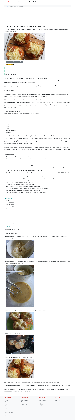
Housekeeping (57, 401)
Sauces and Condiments (9, 412)
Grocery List (41, 401)
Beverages (7, 400)
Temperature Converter (25, 401)
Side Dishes (7, 413)
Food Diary (41, 404)
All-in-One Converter (24, 400)
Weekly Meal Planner (42, 400)
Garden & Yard (57, 400)
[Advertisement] (37, 15)
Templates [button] (35, 1)
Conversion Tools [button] (28, 1)
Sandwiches (7, 411)
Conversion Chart (24, 404)
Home (7, 6)
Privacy (45, 418)
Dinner (6, 405)
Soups (6, 415)
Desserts (6, 404)
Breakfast (6, 403)
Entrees (6, 407)
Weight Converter (24, 403)
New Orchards (9, 2)
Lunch (6, 408)
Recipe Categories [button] (19, 1)
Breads (6, 401)
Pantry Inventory (42, 405)
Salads (6, 409)
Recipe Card (41, 403)
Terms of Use (41, 418)
